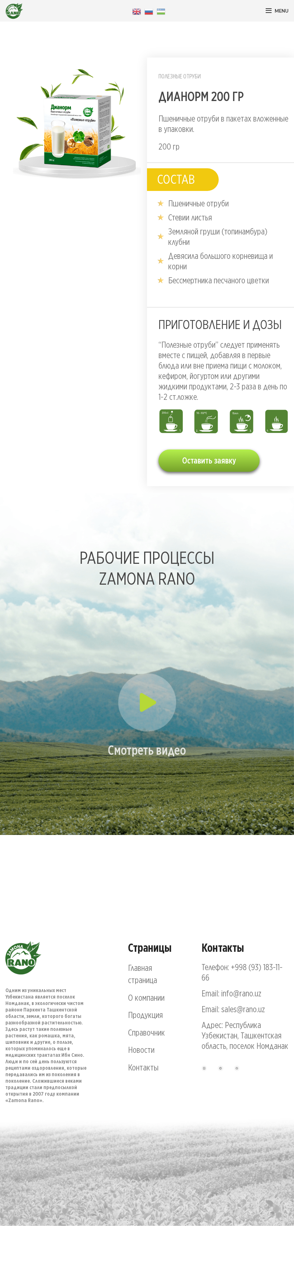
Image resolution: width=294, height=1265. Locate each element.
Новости (141, 1050)
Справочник (146, 1032)
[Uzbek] (161, 11)
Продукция (145, 1015)
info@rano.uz (241, 993)
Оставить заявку (209, 460)
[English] (136, 11)
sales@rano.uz (243, 1009)
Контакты (143, 1067)
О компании (146, 997)
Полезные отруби (179, 76)
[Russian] (148, 11)
